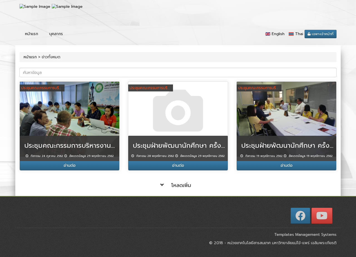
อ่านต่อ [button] (70, 165)
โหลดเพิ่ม (181, 185)
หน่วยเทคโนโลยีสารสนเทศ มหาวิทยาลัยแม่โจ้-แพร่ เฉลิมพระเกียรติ (281, 243)
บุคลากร (56, 34)
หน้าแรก (31, 34)
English (278, 34)
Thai (299, 34)
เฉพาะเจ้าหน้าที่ (322, 34)
